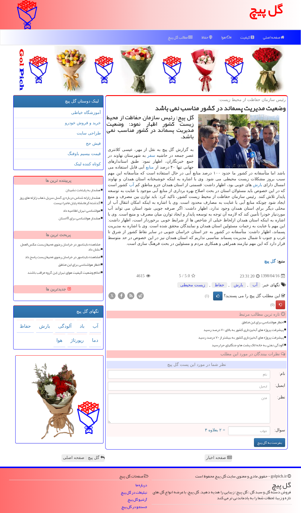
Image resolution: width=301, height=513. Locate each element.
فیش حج (93, 143)
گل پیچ (270, 261)
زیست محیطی (192, 285)
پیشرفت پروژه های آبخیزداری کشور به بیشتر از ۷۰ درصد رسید (241, 337)
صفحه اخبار (216, 457)
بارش (257, 185)
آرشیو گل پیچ (137, 499)
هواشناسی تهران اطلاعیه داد (81, 210)
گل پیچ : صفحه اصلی (82, 457)
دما (95, 340)
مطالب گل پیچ (178, 37)
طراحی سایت (89, 133)
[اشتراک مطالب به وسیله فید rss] (131, 295)
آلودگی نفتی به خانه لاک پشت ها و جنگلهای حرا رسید (248, 345)
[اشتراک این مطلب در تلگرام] (140, 295)
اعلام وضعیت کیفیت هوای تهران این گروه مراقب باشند (63, 272)
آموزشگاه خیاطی (86, 112)
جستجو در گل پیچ (134, 507)
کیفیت (245, 37)
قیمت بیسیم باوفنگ (84, 154)
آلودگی (64, 326)
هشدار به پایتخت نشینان (83, 190)
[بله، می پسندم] (218, 296)
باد (82, 326)
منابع (150, 167)
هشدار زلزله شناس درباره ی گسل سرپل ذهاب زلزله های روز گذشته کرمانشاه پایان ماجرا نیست (59, 200)
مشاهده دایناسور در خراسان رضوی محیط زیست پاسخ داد (62, 257)
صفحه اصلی (272, 37)
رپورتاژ (77, 340)
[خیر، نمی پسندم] (280, 304)
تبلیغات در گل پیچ (134, 492)
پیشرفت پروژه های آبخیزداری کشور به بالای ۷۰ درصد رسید (243, 330)
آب (131, 185)
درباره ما (141, 485)
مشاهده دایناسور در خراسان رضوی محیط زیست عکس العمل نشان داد (60, 247)
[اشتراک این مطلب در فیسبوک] (121, 295)
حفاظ (205, 37)
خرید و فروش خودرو (83, 123)
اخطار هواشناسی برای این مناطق (263, 322)
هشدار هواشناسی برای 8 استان (79, 218)
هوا (223, 37)
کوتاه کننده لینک (87, 164)
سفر (151, 155)
